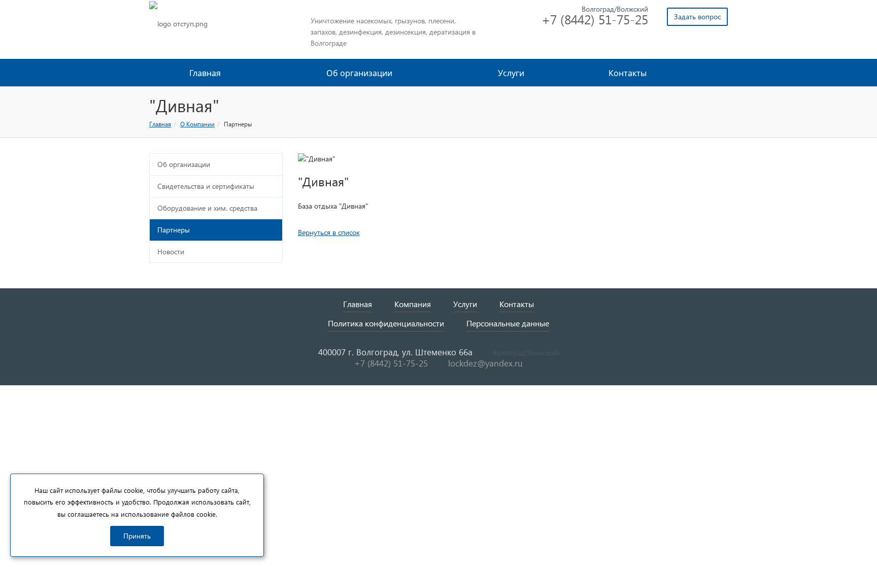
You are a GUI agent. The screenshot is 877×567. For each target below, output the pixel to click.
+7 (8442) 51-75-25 (595, 19)
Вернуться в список (329, 232)
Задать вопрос (697, 16)
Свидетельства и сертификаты (205, 186)
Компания (412, 303)
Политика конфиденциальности (386, 323)
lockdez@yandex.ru (485, 363)
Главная (205, 73)
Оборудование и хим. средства (207, 208)
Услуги (512, 73)
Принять (137, 536)
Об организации (360, 73)
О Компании (197, 124)
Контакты (628, 73)
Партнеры (173, 230)
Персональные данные (507, 323)
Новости (170, 251)
